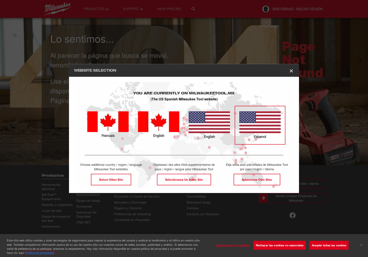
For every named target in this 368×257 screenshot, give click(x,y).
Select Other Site (111, 179)
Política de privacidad (39, 253)
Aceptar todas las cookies (329, 245)
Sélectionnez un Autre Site (184, 179)
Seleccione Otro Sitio (257, 179)
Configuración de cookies (232, 245)
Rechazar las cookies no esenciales (279, 245)
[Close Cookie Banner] (361, 245)
